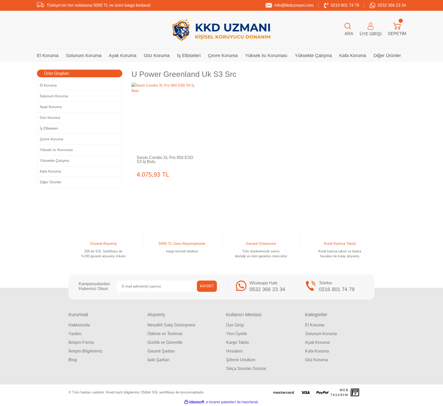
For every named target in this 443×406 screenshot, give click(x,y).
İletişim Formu (81, 342)
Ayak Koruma (317, 342)
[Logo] (221, 29)
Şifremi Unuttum (240, 360)
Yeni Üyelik (236, 334)
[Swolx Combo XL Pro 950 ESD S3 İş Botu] (166, 117)
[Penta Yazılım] (355, 392)
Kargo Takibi (237, 342)
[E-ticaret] (221, 402)
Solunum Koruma (321, 334)
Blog (72, 360)
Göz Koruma (316, 360)
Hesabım (234, 351)
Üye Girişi (235, 325)
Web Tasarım (339, 392)
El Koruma (314, 325)
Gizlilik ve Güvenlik (164, 342)
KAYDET (207, 286)
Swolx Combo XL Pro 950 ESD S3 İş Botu (165, 160)
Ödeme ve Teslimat (164, 334)
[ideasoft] (194, 402)
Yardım (74, 334)
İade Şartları (158, 360)
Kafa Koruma (317, 351)
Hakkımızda (79, 325)
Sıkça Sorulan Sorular (246, 368)
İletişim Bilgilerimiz (85, 351)
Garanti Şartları (161, 351)
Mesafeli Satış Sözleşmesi (171, 325)
